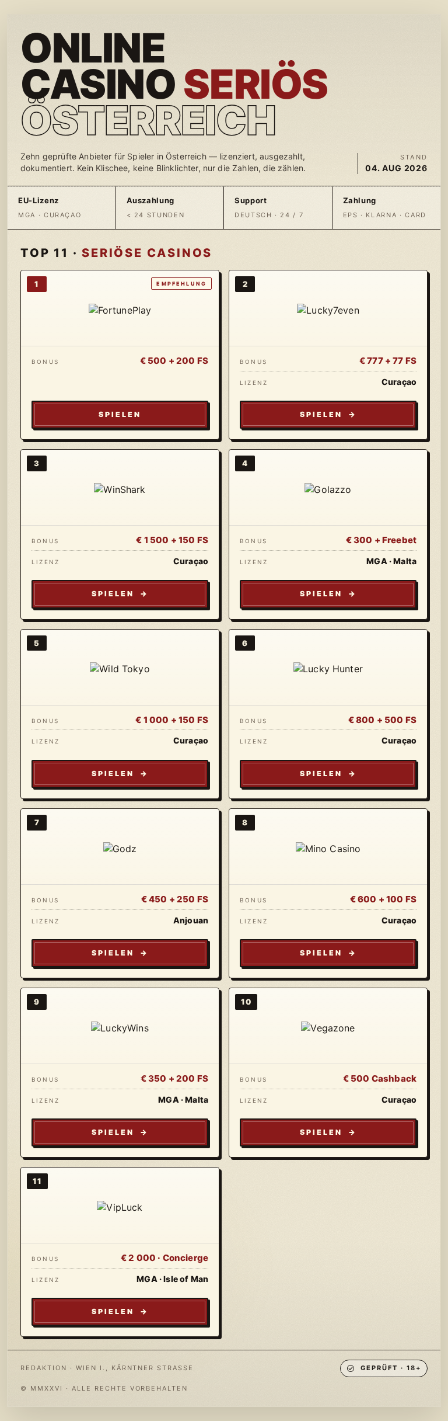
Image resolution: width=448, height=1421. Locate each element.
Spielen (120, 414)
